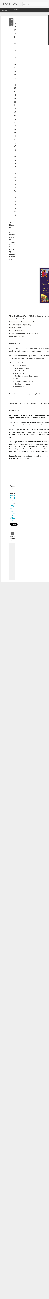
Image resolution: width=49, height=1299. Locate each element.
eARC (12, 506)
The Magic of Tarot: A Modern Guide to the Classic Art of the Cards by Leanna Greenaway (15, 119)
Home (16, 9)
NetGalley (12, 509)
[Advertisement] (28, 55)
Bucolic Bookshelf (12, 497)
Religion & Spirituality (12, 516)
